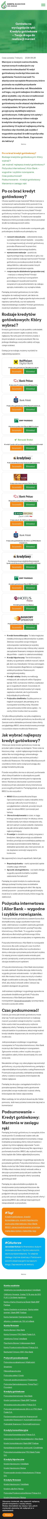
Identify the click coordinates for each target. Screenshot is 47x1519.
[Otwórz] (43, 5)
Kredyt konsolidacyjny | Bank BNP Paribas (21, 1443)
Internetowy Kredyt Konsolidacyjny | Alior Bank (23, 1439)
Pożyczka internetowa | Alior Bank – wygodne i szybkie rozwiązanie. (20, 170)
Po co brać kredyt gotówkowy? (19, 153)
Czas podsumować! (12, 176)
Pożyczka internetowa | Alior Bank (18, 1396)
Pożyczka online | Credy (14, 1375)
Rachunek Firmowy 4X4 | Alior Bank (18, 1352)
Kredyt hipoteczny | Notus (15, 1468)
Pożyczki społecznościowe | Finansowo (20, 1380)
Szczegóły (17, 371)
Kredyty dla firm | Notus (14, 1489)
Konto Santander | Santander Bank (18, 1317)
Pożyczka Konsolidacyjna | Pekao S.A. (19, 1434)
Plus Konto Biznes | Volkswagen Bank (19, 1343)
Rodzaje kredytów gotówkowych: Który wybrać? (22, 159)
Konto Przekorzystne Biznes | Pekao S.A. (21, 1347)
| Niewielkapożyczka (12, 1371)
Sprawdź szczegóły (22, 1001)
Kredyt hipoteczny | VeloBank (16, 1464)
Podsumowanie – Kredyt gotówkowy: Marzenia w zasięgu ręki (21, 181)
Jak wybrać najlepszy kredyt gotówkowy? (23, 164)
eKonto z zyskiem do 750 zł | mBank (19, 1321)
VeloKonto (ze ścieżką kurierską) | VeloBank (22, 1290)
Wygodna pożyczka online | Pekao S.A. (20, 1405)
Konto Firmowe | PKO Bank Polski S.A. (19, 1334)
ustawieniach (7, 1510)
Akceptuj (8, 1515)
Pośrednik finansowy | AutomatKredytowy (22, 1424)
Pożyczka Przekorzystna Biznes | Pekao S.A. (22, 1493)
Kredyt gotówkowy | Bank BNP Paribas (20, 1400)
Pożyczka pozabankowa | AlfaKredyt (19, 1362)
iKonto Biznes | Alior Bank (14, 1330)
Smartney (8, 1367)
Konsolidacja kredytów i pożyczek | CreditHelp (23, 1447)
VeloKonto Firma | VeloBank (15, 1338)
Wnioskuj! (30, 371)
